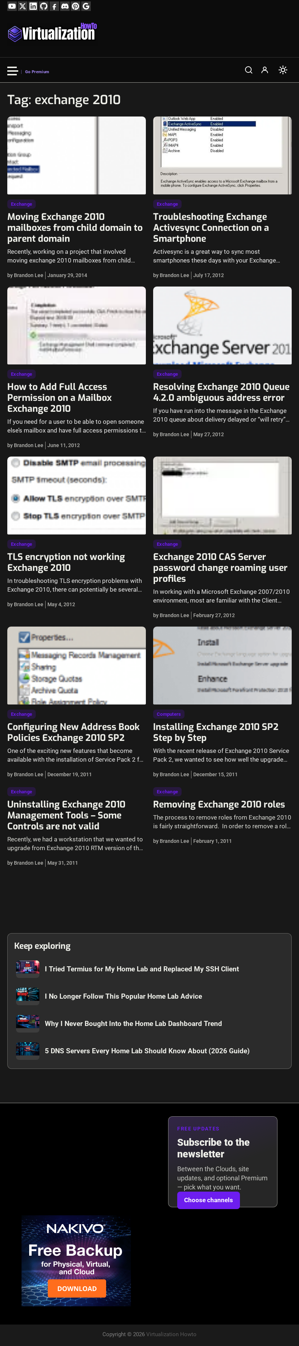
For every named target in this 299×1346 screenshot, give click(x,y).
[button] (248, 70)
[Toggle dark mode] (283, 70)
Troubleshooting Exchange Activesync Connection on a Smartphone (211, 228)
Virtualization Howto (171, 1334)
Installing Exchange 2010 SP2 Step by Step (216, 732)
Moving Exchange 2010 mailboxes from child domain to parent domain (75, 228)
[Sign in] (264, 70)
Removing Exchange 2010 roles (219, 804)
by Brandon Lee (25, 275)
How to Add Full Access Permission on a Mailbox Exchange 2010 (59, 398)
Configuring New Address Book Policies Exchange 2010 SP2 (73, 732)
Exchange (21, 204)
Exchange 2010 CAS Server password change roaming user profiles (220, 568)
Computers (169, 714)
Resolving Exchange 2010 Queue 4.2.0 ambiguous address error (221, 392)
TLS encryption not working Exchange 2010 (66, 562)
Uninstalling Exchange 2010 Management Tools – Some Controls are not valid (66, 815)
